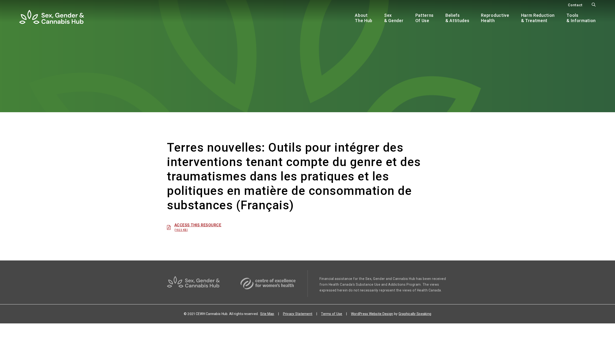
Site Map (267, 314)
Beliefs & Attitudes (457, 18)
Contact (575, 5)
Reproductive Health (495, 18)
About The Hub (363, 18)
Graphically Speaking (415, 314)
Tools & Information (581, 18)
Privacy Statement (298, 314)
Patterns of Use (424, 18)
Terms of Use (331, 314)
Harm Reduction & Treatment (538, 18)
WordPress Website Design (372, 314)
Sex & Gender (393, 18)
